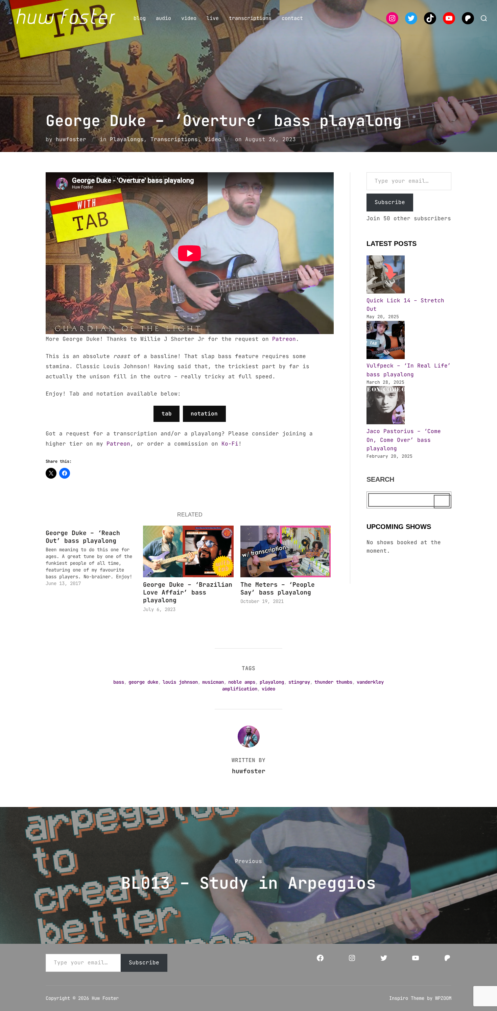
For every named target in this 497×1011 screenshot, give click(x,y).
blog (140, 18)
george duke (143, 682)
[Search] (442, 501)
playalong (272, 682)
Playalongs (127, 139)
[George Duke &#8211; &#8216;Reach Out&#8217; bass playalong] (94, 556)
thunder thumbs (333, 682)
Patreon (284, 339)
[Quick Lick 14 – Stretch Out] (385, 275)
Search (380, 479)
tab (167, 413)
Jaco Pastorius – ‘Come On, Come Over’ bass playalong (403, 440)
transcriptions (250, 18)
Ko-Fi (229, 443)
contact (292, 18)
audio (163, 18)
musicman (213, 682)
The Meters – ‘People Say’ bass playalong (277, 588)
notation (204, 413)
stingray (299, 682)
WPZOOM (443, 998)
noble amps (241, 682)
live (213, 18)
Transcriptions (174, 139)
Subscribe (390, 202)
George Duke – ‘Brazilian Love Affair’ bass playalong (187, 592)
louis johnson (180, 682)
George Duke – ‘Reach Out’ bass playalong (83, 537)
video (188, 18)
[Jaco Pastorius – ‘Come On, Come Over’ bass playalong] (385, 406)
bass (118, 682)
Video (213, 139)
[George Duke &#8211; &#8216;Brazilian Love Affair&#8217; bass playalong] (188, 551)
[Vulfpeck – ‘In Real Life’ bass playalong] (385, 341)
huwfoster (71, 139)
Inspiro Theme (406, 998)
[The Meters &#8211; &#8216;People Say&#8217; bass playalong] (285, 551)
